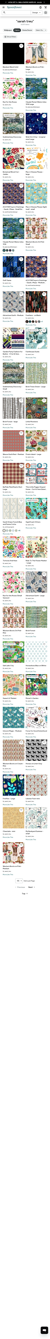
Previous (20, 887)
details (39, 2)
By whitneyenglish (8, 527)
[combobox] (36, 12)
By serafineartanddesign (10, 212)
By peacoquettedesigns (10, 70)
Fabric (17, 30)
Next (31, 887)
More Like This (8, 73)
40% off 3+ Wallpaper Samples (22, 2)
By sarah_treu (30, 72)
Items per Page (29, 881)
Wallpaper (8, 30)
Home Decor (27, 30)
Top (25, 893)
